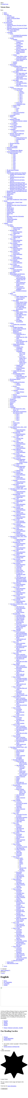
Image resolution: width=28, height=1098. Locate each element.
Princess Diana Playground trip (20, 621)
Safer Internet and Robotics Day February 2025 (19, 412)
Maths (11, 293)
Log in (5, 966)
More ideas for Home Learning (23, 763)
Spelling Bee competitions (19, 324)
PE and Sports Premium (13, 170)
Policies (9, 171)
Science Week (19, 570)
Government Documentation (20, 35)
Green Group (19, 921)
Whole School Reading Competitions (18, 344)
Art (20, 866)
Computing (12, 129)
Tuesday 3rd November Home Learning (20, 907)
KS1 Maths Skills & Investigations (21, 308)
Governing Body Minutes (16, 150)
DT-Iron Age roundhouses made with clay (20, 574)
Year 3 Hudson (13, 243)
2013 (14, 167)
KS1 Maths (16, 71)
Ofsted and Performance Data (14, 151)
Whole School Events (21, 137)
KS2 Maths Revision (21, 314)
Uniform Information (12, 219)
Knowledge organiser (21, 646)
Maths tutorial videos (21, 70)
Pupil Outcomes (14, 153)
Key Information (8, 22)
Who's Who (10, 21)
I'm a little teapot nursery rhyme (23, 774)
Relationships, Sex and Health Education (17, 191)
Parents (5, 201)
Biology (15, 394)
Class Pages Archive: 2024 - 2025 (18, 427)
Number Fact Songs (21, 304)
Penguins (12, 268)
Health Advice (10, 208)
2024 (14, 156)
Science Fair (19, 102)
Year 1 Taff (12, 234)
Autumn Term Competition (19, 347)
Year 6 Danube (13, 260)
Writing (15, 55)
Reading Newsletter (18, 327)
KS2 (17, 111)
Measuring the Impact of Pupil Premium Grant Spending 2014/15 (18, 186)
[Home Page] (4, 4)
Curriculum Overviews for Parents (21, 846)
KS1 (17, 109)
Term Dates (10, 217)
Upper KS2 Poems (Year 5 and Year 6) (22, 362)
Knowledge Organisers (18, 130)
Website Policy (7, 1039)
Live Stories (19, 340)
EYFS (11, 33)
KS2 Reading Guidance (19, 47)
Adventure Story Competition (20, 893)
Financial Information (12, 147)
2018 (14, 160)
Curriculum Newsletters (19, 610)
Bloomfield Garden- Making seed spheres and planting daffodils (21, 580)
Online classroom (20, 820)
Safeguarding (10, 194)
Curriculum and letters (21, 678)
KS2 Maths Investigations (19, 321)
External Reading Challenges (20, 368)
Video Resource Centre (12, 963)
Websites (18, 385)
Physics (15, 386)
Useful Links (10, 220)
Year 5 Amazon (14, 251)
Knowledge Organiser (21, 634)
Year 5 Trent (13, 255)
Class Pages (10, 224)
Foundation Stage (17, 66)
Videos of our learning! (18, 112)
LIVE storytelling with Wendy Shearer (21, 342)
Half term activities (17, 960)
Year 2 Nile (13, 238)
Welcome (9, 15)
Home (5, 12)
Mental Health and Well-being (17, 274)
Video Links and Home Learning (20, 674)
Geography (12, 115)
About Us (6, 14)
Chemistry (15, 390)
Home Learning (20, 751)
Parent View (10, 213)
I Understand (4, 1088)
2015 (14, 164)
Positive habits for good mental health (21, 277)
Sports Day (19, 568)
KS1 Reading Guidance (19, 44)
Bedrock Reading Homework (17, 330)
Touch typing (16, 422)
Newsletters (10, 198)
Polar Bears (13, 272)
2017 (14, 161)
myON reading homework (19, 328)
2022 (14, 157)
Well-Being (9, 222)
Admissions (10, 24)
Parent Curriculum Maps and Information (21, 655)
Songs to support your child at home (21, 68)
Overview (18, 439)
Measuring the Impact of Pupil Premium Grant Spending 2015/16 (18, 183)
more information (12, 1086)
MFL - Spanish (13, 146)
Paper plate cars (20, 782)
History (12, 116)
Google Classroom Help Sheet (20, 944)
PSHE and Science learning (23, 461)
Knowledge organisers (21, 679)
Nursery (21, 91)
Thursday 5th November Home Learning (20, 916)
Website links (16, 233)
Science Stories (17, 397)
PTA (8, 215)
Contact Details (10, 17)
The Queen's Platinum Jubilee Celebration (21, 625)
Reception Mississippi (18, 759)
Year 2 (20, 95)
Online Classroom (20, 755)
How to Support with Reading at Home (21, 50)
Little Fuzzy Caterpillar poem (22, 768)
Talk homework (20, 765)
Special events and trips (22, 868)
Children (6, 223)
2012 (14, 168)
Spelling (15, 62)
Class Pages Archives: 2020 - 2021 (18, 747)
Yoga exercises (19, 286)
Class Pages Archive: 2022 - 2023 (18, 536)
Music (11, 144)
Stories (18, 754)
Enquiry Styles (16, 105)
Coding (15, 425)
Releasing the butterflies (19, 628)
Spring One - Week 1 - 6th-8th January (22, 792)
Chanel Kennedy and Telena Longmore (21, 377)
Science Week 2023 (18, 88)
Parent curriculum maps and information (21, 632)
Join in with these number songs (20, 298)
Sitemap (6, 1037)
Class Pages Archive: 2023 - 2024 (18, 488)
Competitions (16, 114)
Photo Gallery (19, 858)
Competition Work (20, 104)
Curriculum (9, 32)
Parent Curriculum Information (20, 644)
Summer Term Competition (19, 366)
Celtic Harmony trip (21, 577)
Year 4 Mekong (14, 247)
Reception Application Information (15, 216)
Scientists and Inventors (19, 382)
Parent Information (17, 36)
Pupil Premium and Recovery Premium (16, 172)
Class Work (19, 90)
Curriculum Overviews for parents (21, 802)
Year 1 (20, 94)
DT (20, 865)
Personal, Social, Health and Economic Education (17, 134)
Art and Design (14, 123)
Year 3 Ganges (16, 507)
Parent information (17, 231)
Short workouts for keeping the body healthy (20, 284)
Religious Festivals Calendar (20, 121)
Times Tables (19, 81)
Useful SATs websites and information (21, 941)
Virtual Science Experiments (20, 396)
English (12, 38)
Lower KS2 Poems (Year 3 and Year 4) (22, 358)
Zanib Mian (19, 375)
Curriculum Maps (20, 615)
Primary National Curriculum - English (13, 1027)
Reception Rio (13, 230)
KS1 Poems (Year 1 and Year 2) (22, 354)
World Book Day (17, 333)
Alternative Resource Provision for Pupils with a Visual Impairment (17, 29)
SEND (8, 195)
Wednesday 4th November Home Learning (20, 911)
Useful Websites (20, 306)
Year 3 (20, 97)
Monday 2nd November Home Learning (20, 903)
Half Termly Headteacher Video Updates (17, 199)
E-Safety (15, 424)
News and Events (8, 196)
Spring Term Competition (19, 350)
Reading (15, 39)
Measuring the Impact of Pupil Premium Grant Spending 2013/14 (18, 189)
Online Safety (10, 210)
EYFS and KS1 (17, 275)
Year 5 (20, 99)
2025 (14, 154)
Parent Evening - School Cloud (14, 202)
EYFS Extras (13, 400)
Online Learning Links (21, 695)
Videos (18, 383)
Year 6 (20, 101)
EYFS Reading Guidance (20, 41)
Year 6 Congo (13, 264)
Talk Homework (20, 606)
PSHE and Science (21, 468)
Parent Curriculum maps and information (21, 726)
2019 (14, 158)
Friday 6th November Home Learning (21, 919)
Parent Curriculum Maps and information (21, 698)
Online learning (20, 875)
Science (12, 87)
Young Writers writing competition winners (21, 57)
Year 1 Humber (17, 630)
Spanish (12, 406)
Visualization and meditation (20, 288)
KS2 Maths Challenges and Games (20, 317)
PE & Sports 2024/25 (15, 379)
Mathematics (13, 64)
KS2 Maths (16, 80)
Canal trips (18, 567)
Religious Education (15, 119)
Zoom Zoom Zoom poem (22, 771)
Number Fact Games (21, 303)
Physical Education (14, 143)
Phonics (15, 63)
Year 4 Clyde (16, 453)
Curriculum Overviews (19, 787)
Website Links (16, 229)
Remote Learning (11, 192)
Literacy (12, 323)
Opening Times (10, 212)
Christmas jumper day (21, 783)
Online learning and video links (21, 639)
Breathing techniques (21, 290)
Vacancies (9, 19)
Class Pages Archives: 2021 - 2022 (18, 604)
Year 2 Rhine (16, 554)
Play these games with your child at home (21, 73)
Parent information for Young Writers (21, 59)
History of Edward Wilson (13, 18)
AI (13, 421)
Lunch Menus (10, 209)
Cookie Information (8, 1038)
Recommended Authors (19, 373)
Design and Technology (16, 126)
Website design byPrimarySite (11, 1046)
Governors (9, 149)
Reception (21, 92)
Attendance (9, 203)
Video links (19, 807)
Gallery (15, 106)
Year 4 (20, 98)
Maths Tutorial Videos (21, 78)
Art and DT (13, 399)
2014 (14, 165)
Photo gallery (13, 31)
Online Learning (20, 612)
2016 (14, 163)
